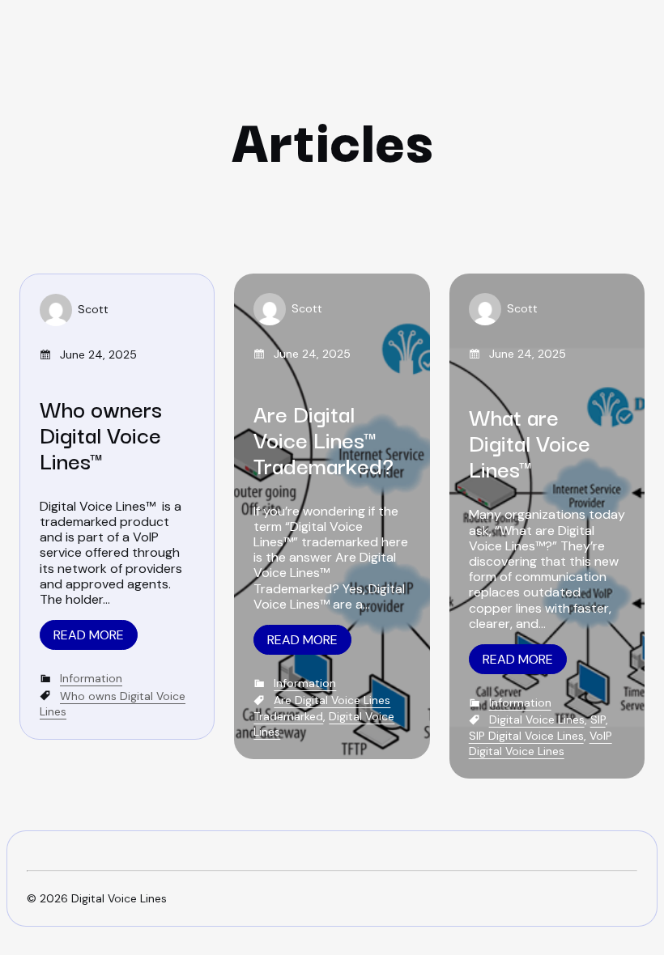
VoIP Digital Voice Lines (540, 743)
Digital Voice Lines (537, 719)
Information (91, 678)
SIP (598, 719)
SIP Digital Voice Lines (526, 735)
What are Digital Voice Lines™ (529, 441)
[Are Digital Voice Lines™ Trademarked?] (331, 516)
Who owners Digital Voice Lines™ (101, 433)
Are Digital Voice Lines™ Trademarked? (323, 438)
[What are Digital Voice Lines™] (547, 526)
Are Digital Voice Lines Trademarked (321, 708)
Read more (88, 634)
